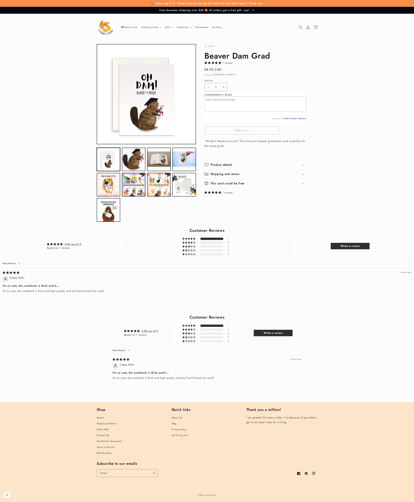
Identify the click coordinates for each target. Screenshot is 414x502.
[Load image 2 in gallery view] (134, 159)
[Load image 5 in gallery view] (108, 185)
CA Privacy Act (180, 435)
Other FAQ (103, 429)
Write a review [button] (350, 246)
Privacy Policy (179, 429)
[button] (151, 27)
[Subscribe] (154, 473)
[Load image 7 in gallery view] (159, 185)
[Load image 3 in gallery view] (159, 159)
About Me (177, 417)
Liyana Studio (211, 495)
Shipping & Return (107, 423)
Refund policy (104, 453)
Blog (174, 423)
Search (100, 417)
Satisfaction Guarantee (109, 441)
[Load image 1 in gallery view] (108, 159)
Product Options (298, 118)
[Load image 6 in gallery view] (134, 185)
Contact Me (103, 435)
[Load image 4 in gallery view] (184, 159)
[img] (11, 273)
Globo (286, 118)
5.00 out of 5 (73, 244)
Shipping (208, 74)
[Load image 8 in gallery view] (184, 185)
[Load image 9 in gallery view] (108, 210)
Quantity (208, 80)
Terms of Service (106, 447)
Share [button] (211, 46)
